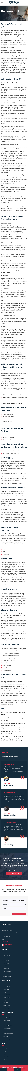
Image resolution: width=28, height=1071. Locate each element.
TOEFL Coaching (6, 958)
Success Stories (6, 1056)
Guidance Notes (8, 944)
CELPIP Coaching (7, 976)
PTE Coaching (6, 960)
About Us (5, 1048)
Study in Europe (6, 994)
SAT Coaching (6, 968)
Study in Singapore (7, 1007)
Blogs (4, 1051)
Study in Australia (6, 997)
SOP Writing (5, 1036)
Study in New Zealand (7, 1000)
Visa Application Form (9, 946)
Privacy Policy (20, 1067)
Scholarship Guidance (7, 1025)
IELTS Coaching (6, 955)
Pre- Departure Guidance (8, 1033)
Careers (5, 1054)
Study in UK (5, 1002)
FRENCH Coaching (7, 971)
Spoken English (6, 973)
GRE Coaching (6, 963)
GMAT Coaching (6, 965)
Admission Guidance (7, 1023)
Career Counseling (7, 1017)
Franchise (5, 1059)
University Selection (7, 1031)
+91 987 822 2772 (15, 870)
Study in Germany (7, 992)
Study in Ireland (6, 1005)
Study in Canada (6, 986)
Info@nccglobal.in (5, 941)
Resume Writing (6, 1038)
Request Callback (25, 1069)
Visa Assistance (6, 1020)
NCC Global (6, 1067)
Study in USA (6, 989)
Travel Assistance (7, 1028)
